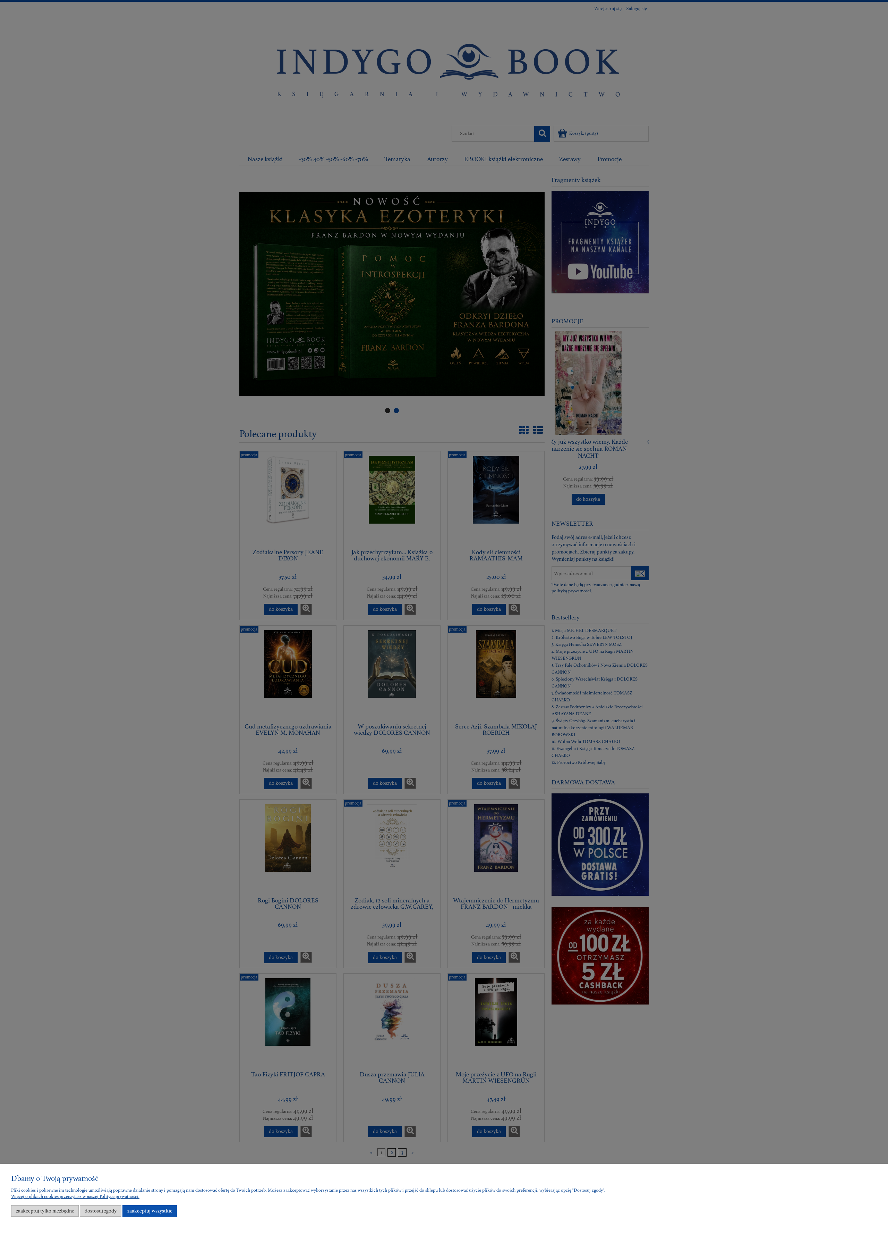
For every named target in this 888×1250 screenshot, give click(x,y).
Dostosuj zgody (101, 1211)
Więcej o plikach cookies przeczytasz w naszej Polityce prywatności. (75, 1196)
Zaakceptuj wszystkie (149, 1211)
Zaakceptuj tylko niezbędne (45, 1211)
